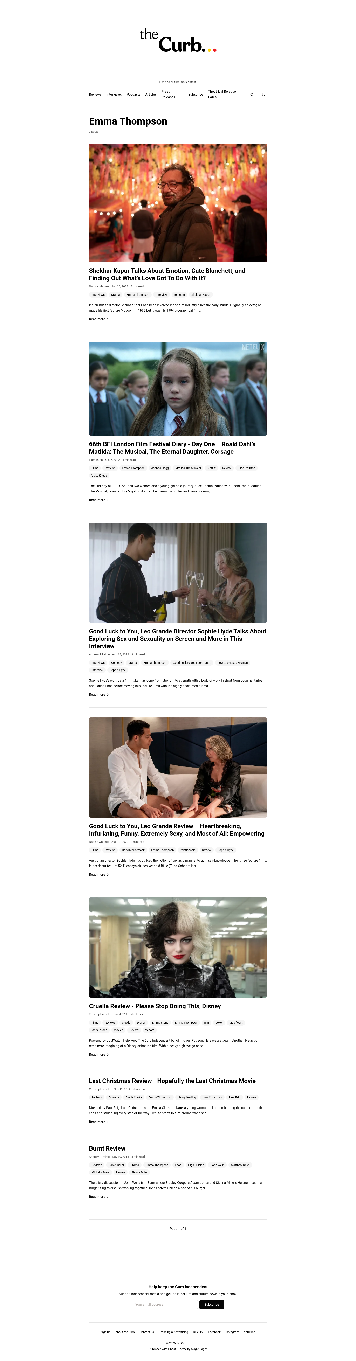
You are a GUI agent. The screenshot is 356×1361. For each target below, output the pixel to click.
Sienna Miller (140, 1172)
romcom (179, 294)
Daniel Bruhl (116, 1165)
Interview (161, 294)
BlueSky (198, 1332)
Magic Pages (199, 1349)
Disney (141, 1022)
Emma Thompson (137, 294)
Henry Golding (187, 1097)
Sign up (105, 1332)
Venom (149, 1030)
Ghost (172, 1349)
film (206, 1022)
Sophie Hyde (118, 670)
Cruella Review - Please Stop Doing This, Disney (155, 1006)
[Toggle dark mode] (263, 94)
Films (94, 468)
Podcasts (133, 94)
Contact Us (147, 1332)
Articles (151, 94)
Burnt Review (107, 1148)
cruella (126, 1022)
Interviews (114, 94)
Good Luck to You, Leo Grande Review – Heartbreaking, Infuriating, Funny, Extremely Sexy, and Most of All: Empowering (177, 829)
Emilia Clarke (134, 1097)
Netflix (211, 468)
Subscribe (195, 94)
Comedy (116, 662)
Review (226, 468)
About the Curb (125, 1332)
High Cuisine (196, 1165)
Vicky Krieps (99, 475)
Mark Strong (99, 1030)
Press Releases (168, 94)
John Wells (217, 1165)
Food (178, 1165)
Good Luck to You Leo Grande (192, 662)
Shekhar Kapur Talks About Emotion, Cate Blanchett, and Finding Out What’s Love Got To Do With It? (167, 274)
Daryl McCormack (133, 850)
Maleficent (236, 1022)
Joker (219, 1022)
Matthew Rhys (240, 1165)
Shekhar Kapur (200, 294)
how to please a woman (233, 662)
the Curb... (183, 1343)
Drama (115, 294)
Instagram (232, 1332)
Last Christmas (212, 1097)
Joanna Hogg (160, 468)
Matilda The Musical (188, 468)
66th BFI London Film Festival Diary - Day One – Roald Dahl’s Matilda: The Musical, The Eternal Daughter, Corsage (172, 447)
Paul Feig (234, 1097)
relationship (188, 850)
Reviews (95, 94)
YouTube (249, 1332)
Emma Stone (160, 1022)
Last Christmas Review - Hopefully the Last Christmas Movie (172, 1080)
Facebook (214, 1332)
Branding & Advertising (173, 1332)
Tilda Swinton (246, 468)
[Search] (251, 94)
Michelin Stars (100, 1172)
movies (118, 1030)
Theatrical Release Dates (222, 94)
